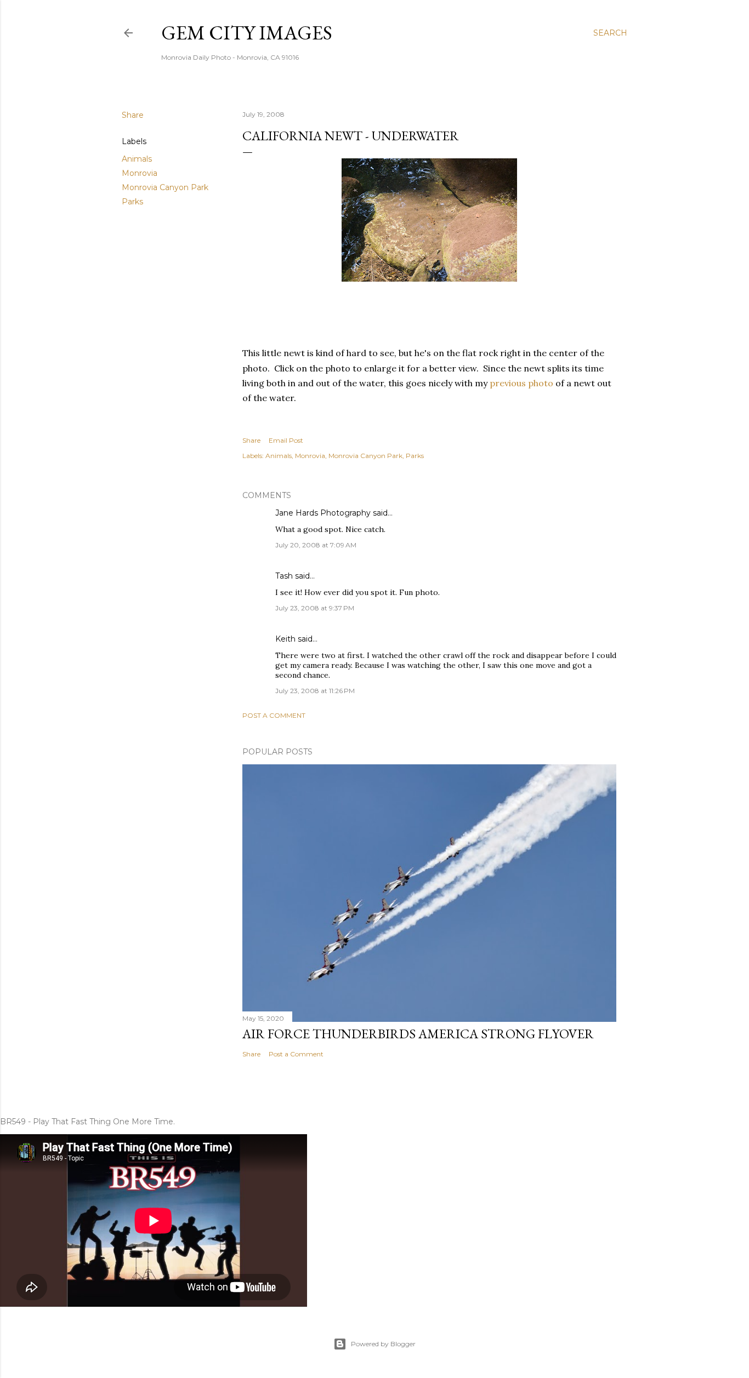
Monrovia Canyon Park (165, 187)
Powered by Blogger (383, 1344)
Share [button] (133, 115)
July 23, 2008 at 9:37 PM (314, 608)
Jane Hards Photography (323, 513)
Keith (285, 639)
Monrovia (139, 173)
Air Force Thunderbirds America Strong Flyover (418, 1033)
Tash (284, 576)
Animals (137, 159)
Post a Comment (273, 715)
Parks (132, 202)
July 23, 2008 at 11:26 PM (315, 691)
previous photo (521, 383)
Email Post (286, 440)
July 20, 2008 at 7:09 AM (315, 545)
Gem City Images (246, 32)
